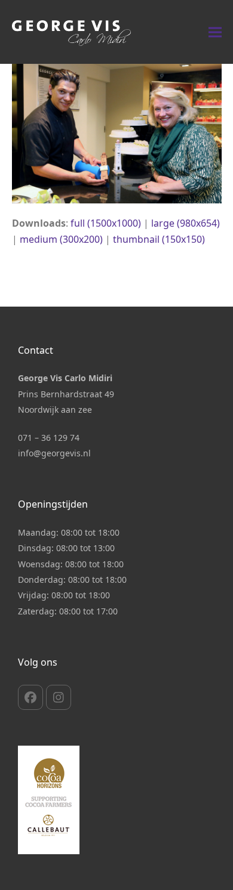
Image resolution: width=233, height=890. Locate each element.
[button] (215, 32)
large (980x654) (185, 223)
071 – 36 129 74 (48, 437)
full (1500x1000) (105, 223)
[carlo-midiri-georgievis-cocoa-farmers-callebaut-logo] (48, 800)
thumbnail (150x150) (159, 239)
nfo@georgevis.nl (55, 453)
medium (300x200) (61, 239)
